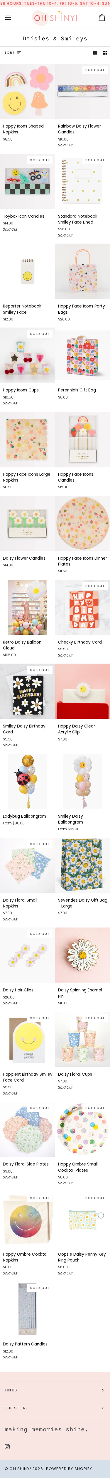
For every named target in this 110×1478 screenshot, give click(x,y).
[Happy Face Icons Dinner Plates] (82, 523)
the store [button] (16, 1408)
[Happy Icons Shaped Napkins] (27, 91)
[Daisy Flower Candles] (27, 523)
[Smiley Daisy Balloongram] (82, 781)
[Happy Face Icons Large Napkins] (27, 439)
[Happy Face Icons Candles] (82, 439)
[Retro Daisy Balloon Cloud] (27, 607)
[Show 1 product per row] (95, 53)
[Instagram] (7, 1446)
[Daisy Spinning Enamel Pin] (82, 955)
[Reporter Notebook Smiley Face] (27, 271)
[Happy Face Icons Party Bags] (82, 271)
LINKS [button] (11, 1390)
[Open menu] (13, 17)
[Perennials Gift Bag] (82, 355)
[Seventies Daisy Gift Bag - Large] (82, 865)
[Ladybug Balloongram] (27, 781)
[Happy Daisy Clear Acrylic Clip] (82, 691)
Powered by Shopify (69, 1469)
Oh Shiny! (20, 1469)
